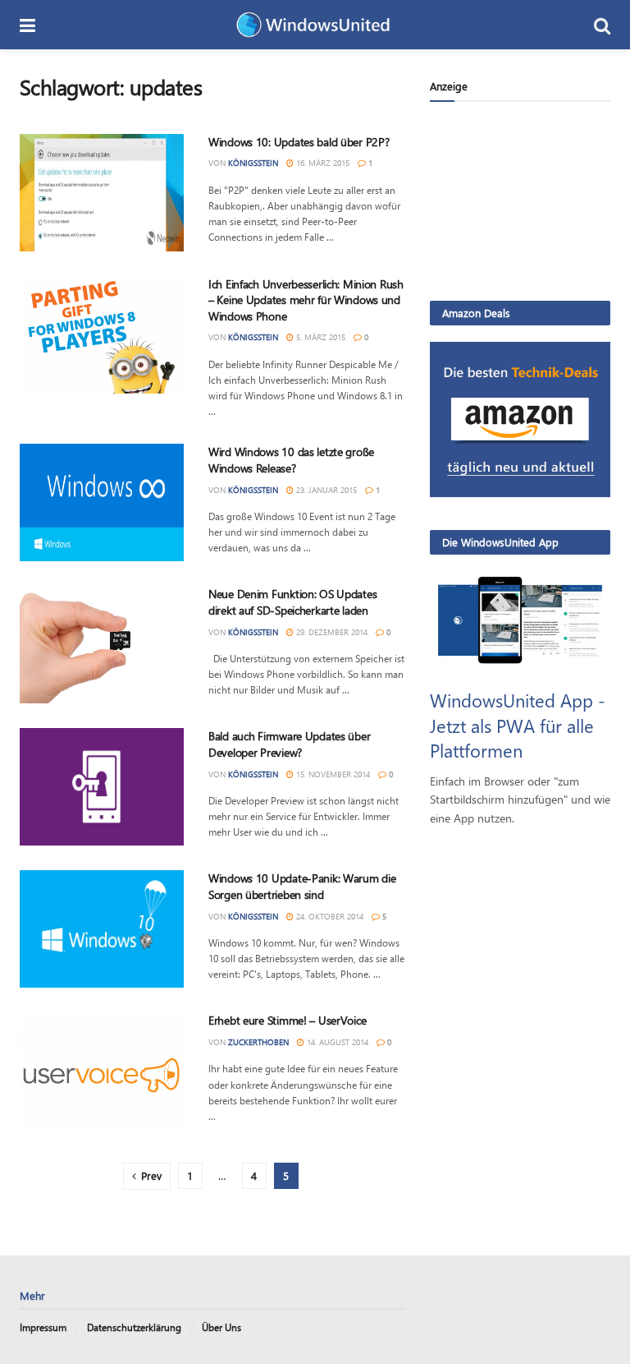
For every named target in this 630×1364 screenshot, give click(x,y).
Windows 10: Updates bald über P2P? (298, 142)
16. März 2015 (321, 162)
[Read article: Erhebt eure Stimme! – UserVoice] (102, 1071)
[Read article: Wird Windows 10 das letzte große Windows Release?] (102, 502)
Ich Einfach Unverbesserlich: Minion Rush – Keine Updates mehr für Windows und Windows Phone (306, 300)
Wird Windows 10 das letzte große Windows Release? (291, 460)
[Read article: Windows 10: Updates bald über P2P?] (102, 192)
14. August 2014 (336, 1042)
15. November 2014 (332, 774)
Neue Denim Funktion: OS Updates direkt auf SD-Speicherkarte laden (292, 602)
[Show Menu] (27, 24)
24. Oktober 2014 (328, 916)
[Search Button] (602, 24)
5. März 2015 (319, 337)
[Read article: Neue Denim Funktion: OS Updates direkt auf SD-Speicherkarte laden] (102, 644)
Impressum (43, 1327)
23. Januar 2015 (325, 489)
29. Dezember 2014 (331, 632)
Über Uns (221, 1327)
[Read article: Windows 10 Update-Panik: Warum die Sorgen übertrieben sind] (102, 929)
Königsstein (253, 162)
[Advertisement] (520, 200)
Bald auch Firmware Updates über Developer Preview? (289, 744)
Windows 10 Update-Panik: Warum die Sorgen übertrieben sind (301, 886)
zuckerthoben (258, 1042)
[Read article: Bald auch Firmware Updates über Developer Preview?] (102, 787)
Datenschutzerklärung (134, 1327)
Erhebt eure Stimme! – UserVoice (287, 1020)
